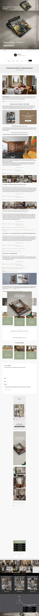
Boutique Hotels (9, 61)
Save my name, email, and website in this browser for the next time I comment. (18, 386)
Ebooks (26, 60)
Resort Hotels (17, 61)
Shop (30, 60)
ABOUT (28, 50)
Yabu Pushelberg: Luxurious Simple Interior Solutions (13, 101)
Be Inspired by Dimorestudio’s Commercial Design (31, 355)
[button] (38, 584)
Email (5, 381)
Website (5, 384)
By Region (21, 61)
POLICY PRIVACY (35, 50)
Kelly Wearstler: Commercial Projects (11, 271)
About (19, 598)
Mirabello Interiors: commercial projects (19, 356)
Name (5, 378)
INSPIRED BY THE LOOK (20, 167)
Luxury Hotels (13, 61)
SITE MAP (31, 50)
